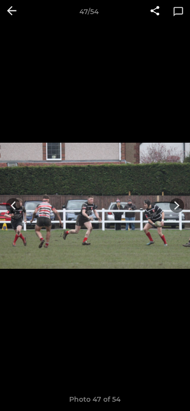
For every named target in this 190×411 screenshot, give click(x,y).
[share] (155, 12)
